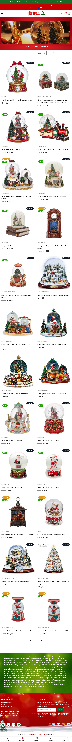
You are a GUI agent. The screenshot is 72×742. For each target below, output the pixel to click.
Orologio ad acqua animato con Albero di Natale (52, 247)
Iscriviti (60, 710)
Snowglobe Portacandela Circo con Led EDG (17, 631)
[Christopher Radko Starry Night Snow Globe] (18, 372)
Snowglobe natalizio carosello (12, 440)
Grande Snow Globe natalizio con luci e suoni (17, 100)
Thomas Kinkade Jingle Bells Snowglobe (15, 582)
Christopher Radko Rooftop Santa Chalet (51, 344)
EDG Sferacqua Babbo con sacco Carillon (51, 535)
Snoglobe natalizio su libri (11, 246)
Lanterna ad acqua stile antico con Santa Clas (18, 535)
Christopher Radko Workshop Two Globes (51, 394)
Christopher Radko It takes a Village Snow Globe (16, 346)
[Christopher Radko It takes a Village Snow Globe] (18, 322)
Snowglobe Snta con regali (11, 149)
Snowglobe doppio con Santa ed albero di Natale (16, 197)
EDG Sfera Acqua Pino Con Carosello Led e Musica (16, 296)
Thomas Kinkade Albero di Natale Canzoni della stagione (53, 583)
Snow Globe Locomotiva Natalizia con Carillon (53, 149)
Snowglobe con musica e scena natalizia (51, 196)
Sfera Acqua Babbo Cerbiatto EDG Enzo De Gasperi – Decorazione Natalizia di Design (52, 101)
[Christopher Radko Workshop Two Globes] (53, 372)
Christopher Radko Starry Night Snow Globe (17, 394)
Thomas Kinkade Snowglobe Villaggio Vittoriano (53, 295)
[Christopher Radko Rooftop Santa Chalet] (53, 322)
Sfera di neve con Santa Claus (48, 440)
